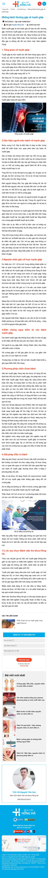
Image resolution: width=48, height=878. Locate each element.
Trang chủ (5, 9)
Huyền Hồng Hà (18, 25)
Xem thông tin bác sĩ (24, 799)
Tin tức (12, 9)
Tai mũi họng (21, 9)
